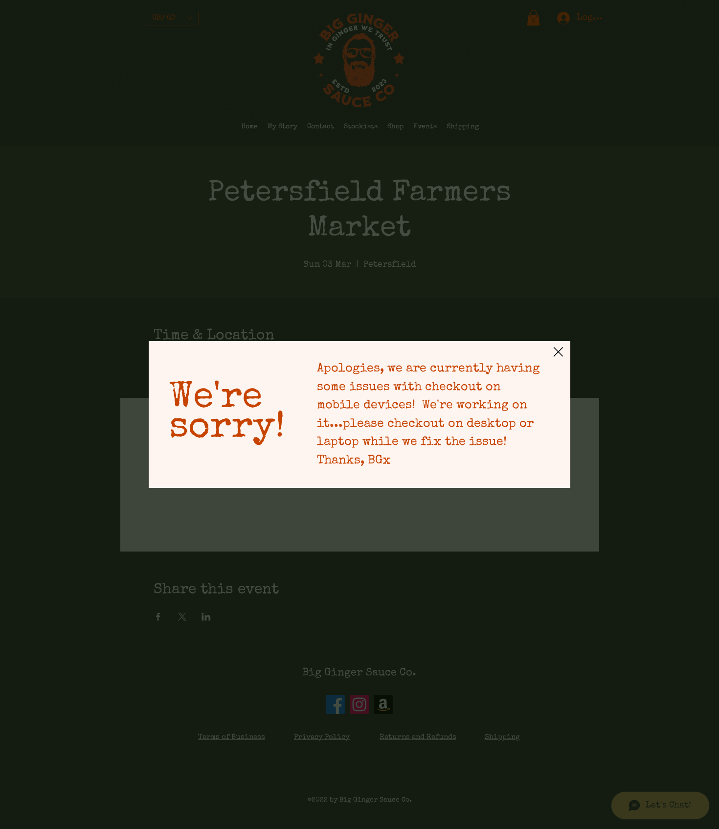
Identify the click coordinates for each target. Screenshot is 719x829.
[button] (558, 352)
